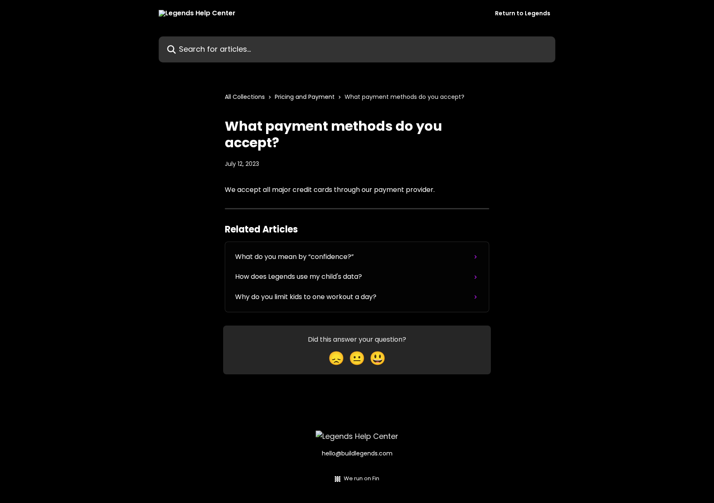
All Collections (245, 97)
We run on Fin (361, 478)
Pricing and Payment (305, 97)
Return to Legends (522, 13)
